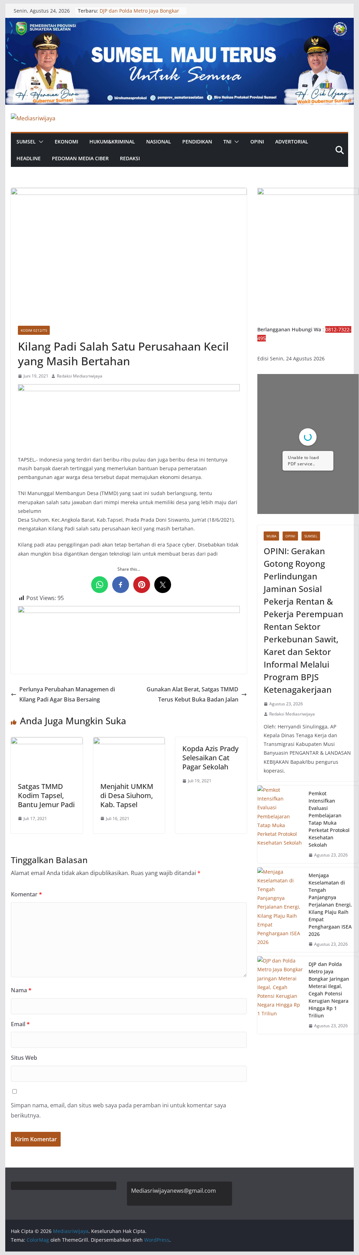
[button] (39, 142)
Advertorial (291, 141)
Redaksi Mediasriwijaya (79, 376)
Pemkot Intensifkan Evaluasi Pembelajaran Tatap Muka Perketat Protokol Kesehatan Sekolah (329, 819)
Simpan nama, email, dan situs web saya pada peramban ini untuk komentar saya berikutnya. (118, 1110)
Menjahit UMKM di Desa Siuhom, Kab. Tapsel (126, 795)
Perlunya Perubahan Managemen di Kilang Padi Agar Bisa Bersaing (67, 694)
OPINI (257, 141)
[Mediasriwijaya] (179, 23)
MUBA (271, 536)
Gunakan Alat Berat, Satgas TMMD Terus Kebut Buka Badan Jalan (192, 694)
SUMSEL (26, 141)
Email (20, 1024)
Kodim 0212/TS (34, 330)
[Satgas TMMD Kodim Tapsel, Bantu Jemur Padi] (46, 742)
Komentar (26, 894)
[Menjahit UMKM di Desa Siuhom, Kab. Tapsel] (129, 742)
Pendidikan (197, 141)
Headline (28, 158)
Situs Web (24, 1058)
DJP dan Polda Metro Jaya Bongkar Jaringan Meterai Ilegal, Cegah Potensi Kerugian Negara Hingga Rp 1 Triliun (329, 990)
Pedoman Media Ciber (80, 158)
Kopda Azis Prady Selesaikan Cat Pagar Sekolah (210, 757)
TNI (227, 141)
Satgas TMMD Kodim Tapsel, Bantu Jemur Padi (46, 795)
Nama (21, 990)
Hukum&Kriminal (112, 141)
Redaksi (130, 158)
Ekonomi (66, 141)
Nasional (158, 141)
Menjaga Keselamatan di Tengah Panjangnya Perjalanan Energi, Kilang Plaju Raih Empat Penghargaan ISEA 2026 (330, 904)
